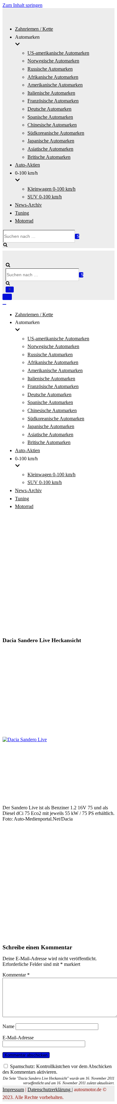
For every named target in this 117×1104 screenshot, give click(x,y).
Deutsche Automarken (49, 109)
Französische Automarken (53, 100)
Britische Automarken (49, 157)
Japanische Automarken (50, 140)
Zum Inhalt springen (22, 5)
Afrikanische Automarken (52, 77)
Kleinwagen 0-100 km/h (51, 189)
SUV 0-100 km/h (44, 196)
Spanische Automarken (50, 117)
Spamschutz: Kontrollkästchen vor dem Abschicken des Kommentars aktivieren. (57, 1069)
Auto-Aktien (27, 164)
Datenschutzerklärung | (50, 1089)
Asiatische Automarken (50, 149)
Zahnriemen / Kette (34, 29)
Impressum (13, 1089)
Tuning (22, 213)
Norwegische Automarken (53, 60)
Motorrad (24, 220)
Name (8, 1026)
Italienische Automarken (51, 93)
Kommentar (16, 974)
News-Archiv (28, 204)
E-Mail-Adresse (18, 1037)
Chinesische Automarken (52, 124)
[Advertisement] (58, 574)
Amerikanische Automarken (55, 84)
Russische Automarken (50, 69)
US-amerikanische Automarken (58, 53)
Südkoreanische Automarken (55, 133)
